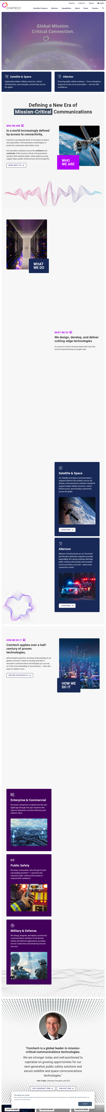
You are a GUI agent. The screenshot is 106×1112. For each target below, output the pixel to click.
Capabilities (66, 8)
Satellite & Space (40, 8)
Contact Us (81, 3)
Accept (85, 1104)
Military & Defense (24, 931)
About (77, 8)
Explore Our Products (18, 675)
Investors (72, 3)
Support (91, 3)
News (86, 8)
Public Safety (20, 865)
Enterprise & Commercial (28, 800)
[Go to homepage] (11, 7)
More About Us (14, 165)
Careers (95, 8)
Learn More (66, 530)
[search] (102, 9)
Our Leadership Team (41, 1088)
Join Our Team (65, 1088)
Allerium (54, 8)
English (102, 3)
